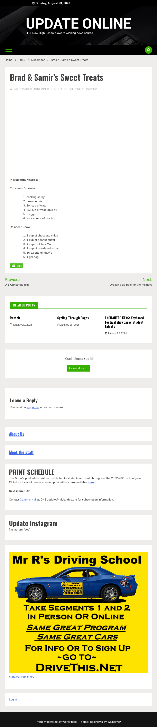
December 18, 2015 (48, 89)
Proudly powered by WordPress (56, 721)
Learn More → (78, 368)
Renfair (15, 317)
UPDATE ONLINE (78, 23)
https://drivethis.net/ (21, 676)
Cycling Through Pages (73, 317)
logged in (33, 407)
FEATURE (68, 89)
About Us (16, 434)
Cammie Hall (28, 499)
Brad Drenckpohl (22, 89)
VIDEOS (79, 89)
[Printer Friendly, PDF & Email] (16, 265)
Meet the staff (21, 452)
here (91, 482)
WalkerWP (114, 721)
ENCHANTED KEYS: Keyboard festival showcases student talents (124, 322)
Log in (13, 699)
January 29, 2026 (22, 324)
